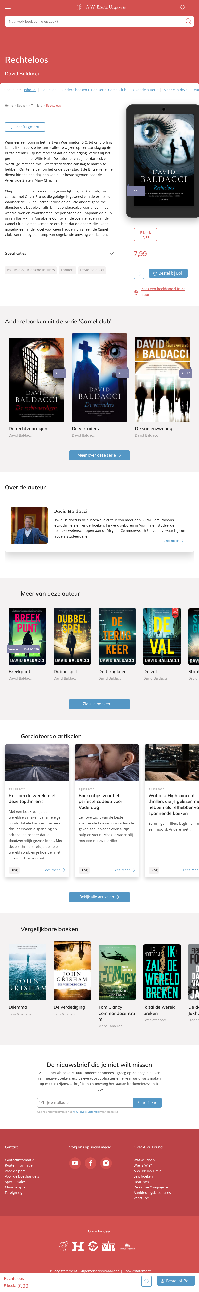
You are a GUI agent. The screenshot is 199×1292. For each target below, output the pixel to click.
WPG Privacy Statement (86, 1111)
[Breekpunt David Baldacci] (27, 643)
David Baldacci (92, 270)
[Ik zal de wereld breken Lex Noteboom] (162, 982)
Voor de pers (15, 1171)
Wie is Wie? (143, 1165)
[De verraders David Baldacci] (99, 385)
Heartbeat (142, 1181)
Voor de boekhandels (22, 1176)
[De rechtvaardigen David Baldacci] (36, 385)
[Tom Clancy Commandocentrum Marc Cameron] (117, 985)
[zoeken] (189, 21)
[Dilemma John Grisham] (27, 979)
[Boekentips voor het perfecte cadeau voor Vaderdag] (107, 810)
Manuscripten (16, 1187)
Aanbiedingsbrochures (152, 1192)
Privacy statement (62, 1271)
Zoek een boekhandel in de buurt (163, 291)
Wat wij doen (144, 1160)
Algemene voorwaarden (100, 1271)
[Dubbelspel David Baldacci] (72, 643)
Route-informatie (19, 1165)
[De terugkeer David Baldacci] (117, 643)
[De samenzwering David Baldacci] (162, 385)
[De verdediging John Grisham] (72, 979)
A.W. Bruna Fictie (147, 1171)
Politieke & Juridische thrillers (31, 270)
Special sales (15, 1181)
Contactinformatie (19, 1160)
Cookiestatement (137, 1271)
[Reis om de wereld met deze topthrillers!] (37, 810)
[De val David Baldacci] (162, 643)
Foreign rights (16, 1192)
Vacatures (142, 1198)
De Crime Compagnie (151, 1187)
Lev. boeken (143, 1176)
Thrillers (67, 270)
